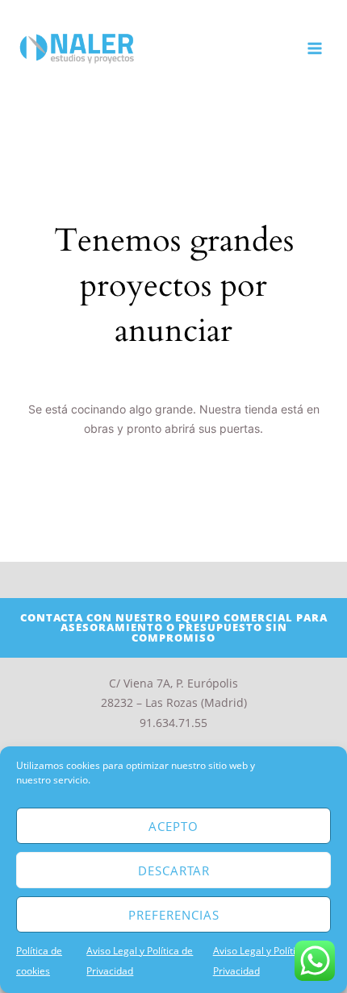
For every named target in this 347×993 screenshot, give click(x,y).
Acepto (173, 826)
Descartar (174, 870)
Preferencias (173, 915)
